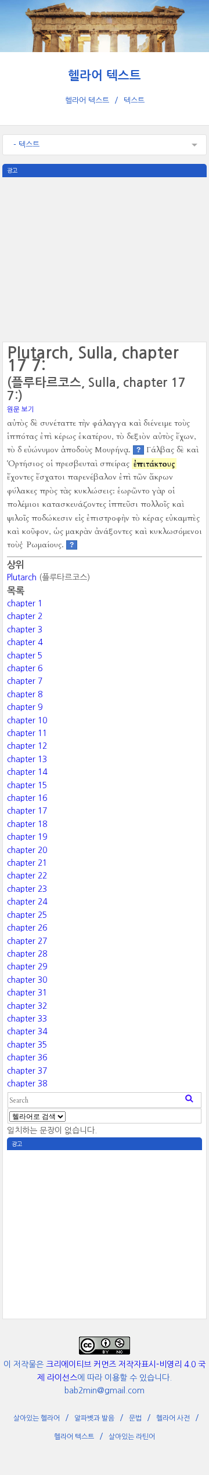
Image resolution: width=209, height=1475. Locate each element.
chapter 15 (27, 785)
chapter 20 (27, 850)
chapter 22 (27, 876)
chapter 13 (27, 759)
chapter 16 (27, 798)
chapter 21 (27, 863)
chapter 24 (27, 902)
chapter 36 (27, 1057)
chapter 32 (27, 1006)
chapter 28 (27, 954)
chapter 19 (27, 837)
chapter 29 (27, 966)
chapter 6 (24, 668)
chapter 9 (24, 707)
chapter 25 (27, 915)
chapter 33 (27, 1019)
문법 (135, 1418)
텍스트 (134, 100)
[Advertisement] (104, 258)
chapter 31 (27, 993)
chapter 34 (27, 1031)
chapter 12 (27, 746)
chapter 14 (27, 772)
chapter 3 (24, 629)
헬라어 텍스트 (104, 75)
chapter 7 (24, 681)
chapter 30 (27, 980)
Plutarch (22, 577)
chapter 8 (24, 694)
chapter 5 (24, 656)
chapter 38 (27, 1083)
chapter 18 (27, 824)
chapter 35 (27, 1045)
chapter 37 (27, 1071)
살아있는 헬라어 (36, 1418)
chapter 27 (27, 941)
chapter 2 (24, 616)
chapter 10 (27, 720)
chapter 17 (27, 811)
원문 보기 (20, 409)
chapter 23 (27, 889)
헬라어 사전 (173, 1418)
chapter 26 (27, 928)
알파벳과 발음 (94, 1418)
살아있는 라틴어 (132, 1436)
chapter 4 (24, 642)
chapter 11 (27, 733)
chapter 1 (24, 603)
